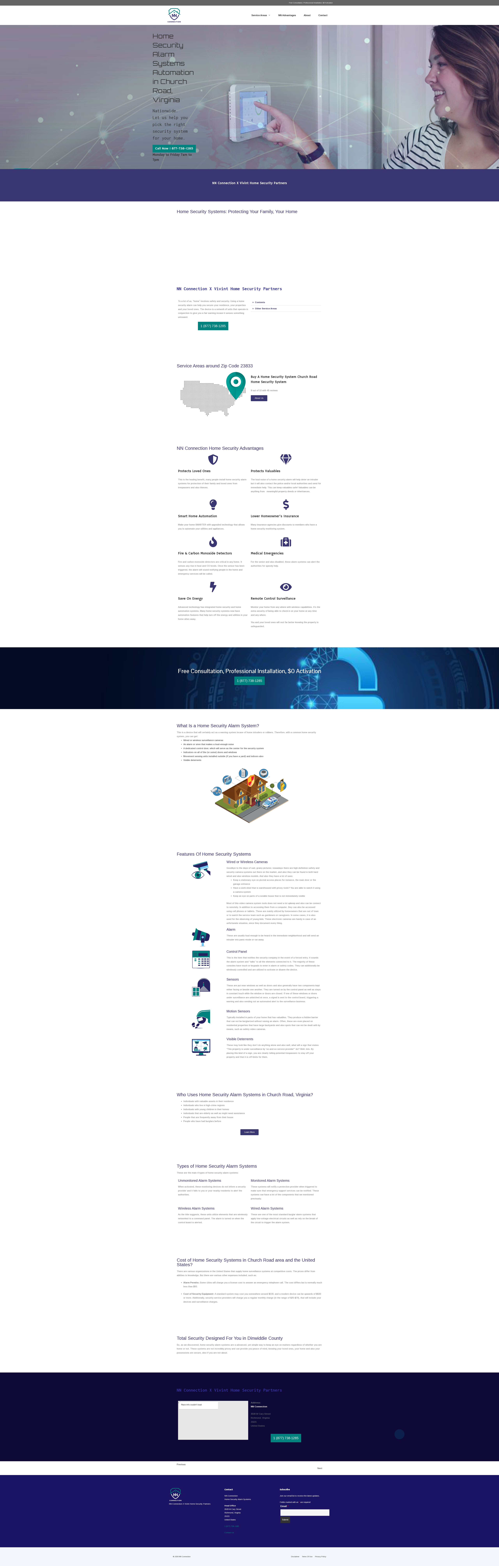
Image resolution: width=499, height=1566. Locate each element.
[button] (259, 398)
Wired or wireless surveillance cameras (203, 740)
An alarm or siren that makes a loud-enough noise (208, 744)
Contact (322, 15)
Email (284, 1506)
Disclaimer (295, 1557)
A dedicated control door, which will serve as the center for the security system (223, 748)
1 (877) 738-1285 (213, 326)
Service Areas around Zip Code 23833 (215, 365)
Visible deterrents (192, 760)
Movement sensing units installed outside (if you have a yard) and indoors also (223, 756)
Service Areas (259, 15)
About (307, 15)
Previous (181, 1464)
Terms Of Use (307, 1557)
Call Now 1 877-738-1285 (174, 148)
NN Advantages (287, 15)
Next (319, 1468)
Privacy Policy (320, 1557)
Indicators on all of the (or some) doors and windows (210, 752)
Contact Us (229, 1532)
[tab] (286, 302)
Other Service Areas (266, 308)
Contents (260, 302)
